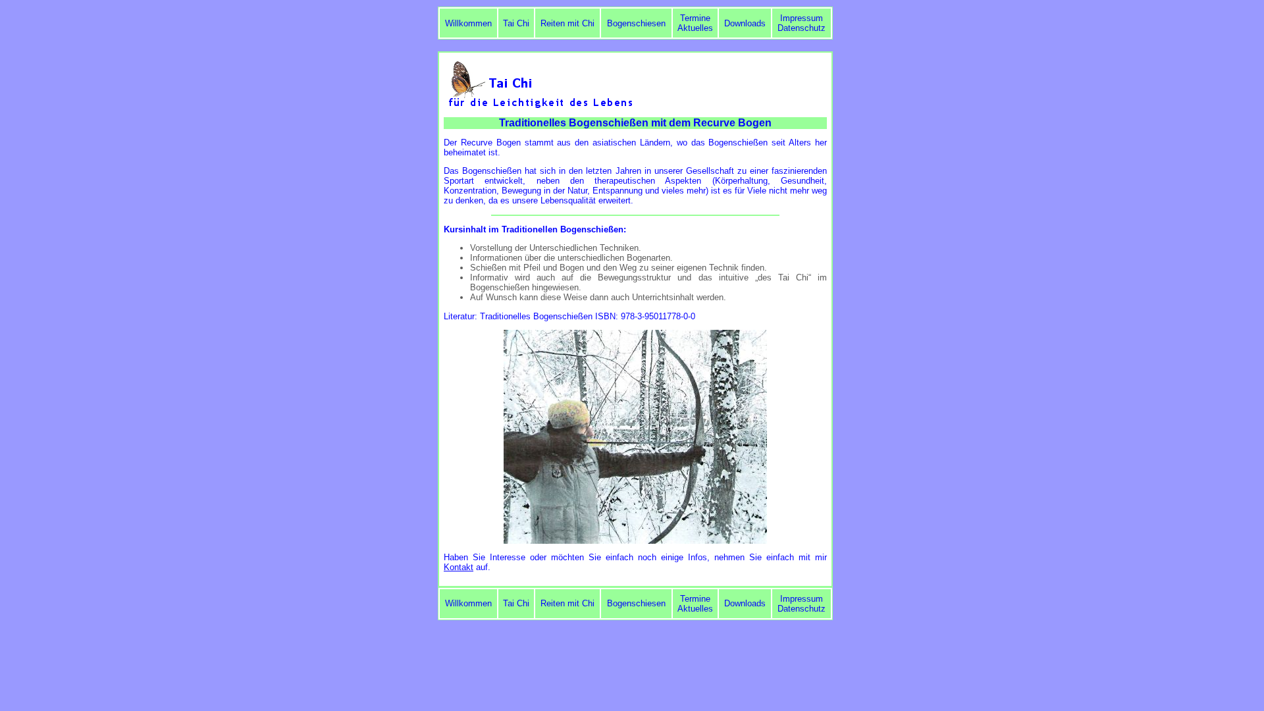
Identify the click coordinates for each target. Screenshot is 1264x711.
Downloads (745, 23)
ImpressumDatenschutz (801, 23)
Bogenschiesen (636, 23)
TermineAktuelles (695, 23)
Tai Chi (516, 23)
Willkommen (468, 23)
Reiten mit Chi (567, 23)
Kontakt (458, 567)
